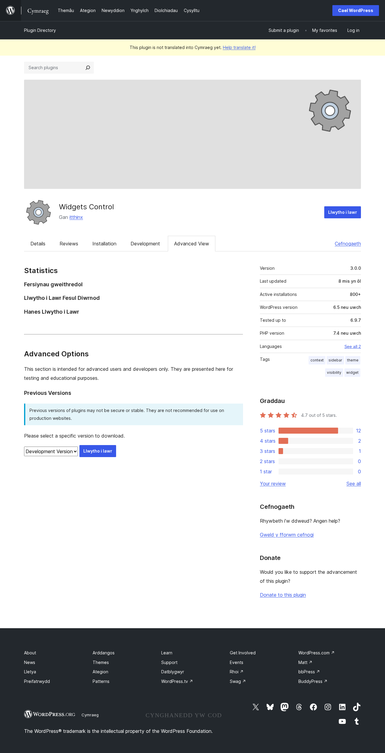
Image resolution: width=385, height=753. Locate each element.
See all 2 (352, 346)
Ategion (100, 671)
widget (352, 372)
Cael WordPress (355, 10)
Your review (273, 484)
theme (353, 360)
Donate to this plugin (283, 595)
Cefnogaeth (348, 244)
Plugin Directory (40, 30)
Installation (104, 244)
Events (236, 662)
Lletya (30, 671)
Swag (238, 681)
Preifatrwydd (37, 681)
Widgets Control (86, 206)
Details (37, 244)
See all (353, 484)
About (30, 652)
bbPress (309, 671)
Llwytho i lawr (342, 212)
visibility (334, 372)
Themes (101, 662)
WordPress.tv (177, 681)
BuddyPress (313, 681)
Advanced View (191, 244)
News (29, 662)
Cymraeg (90, 714)
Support (169, 662)
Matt (305, 662)
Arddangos (104, 652)
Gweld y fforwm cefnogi (287, 535)
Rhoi (237, 671)
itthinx (76, 217)
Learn (166, 652)
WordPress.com (316, 652)
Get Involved (243, 652)
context (317, 360)
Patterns (101, 681)
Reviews (69, 244)
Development (145, 244)
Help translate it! (239, 47)
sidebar (335, 360)
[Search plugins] (88, 68)
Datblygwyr (172, 671)
